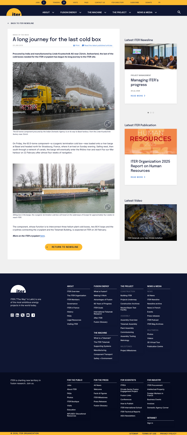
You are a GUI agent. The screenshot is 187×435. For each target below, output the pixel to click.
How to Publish (127, 404)
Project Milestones (128, 351)
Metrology (125, 340)
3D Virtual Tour (153, 342)
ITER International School (131, 408)
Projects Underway (129, 300)
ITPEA (123, 385)
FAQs (69, 316)
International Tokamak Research (103, 313)
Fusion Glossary (100, 322)
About (46, 12)
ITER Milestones (100, 398)
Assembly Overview (129, 320)
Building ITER (126, 296)
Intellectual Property (155, 389)
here (42, 236)
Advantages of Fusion (103, 300)
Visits (69, 406)
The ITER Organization (76, 296)
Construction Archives (130, 304)
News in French (153, 308)
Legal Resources (74, 320)
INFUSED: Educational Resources (76, 415)
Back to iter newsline (22, 23)
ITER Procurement (155, 385)
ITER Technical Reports (130, 412)
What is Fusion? (100, 292)
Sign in (150, 423)
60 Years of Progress (103, 304)
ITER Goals (98, 308)
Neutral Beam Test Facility (128, 309)
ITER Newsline (153, 300)
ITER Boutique (73, 402)
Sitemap (134, 434)
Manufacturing (100, 350)
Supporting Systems (102, 346)
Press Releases (100, 402)
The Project (119, 12)
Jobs (69, 385)
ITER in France (73, 308)
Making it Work (100, 296)
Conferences (126, 400)
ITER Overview (73, 292)
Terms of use (149, 434)
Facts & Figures (100, 393)
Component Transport (103, 354)
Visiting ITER (72, 324)
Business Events (154, 400)
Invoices (150, 404)
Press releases (153, 316)
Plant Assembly (127, 328)
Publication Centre (155, 347)
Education (71, 410)
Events (150, 312)
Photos (150, 334)
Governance (72, 304)
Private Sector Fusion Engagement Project (130, 390)
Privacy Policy (168, 434)
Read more (137, 96)
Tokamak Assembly (129, 324)
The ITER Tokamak (102, 342)
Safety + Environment (103, 358)
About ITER (72, 389)
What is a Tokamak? (102, 338)
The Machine (95, 12)
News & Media (144, 12)
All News (151, 296)
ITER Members (73, 300)
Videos (150, 338)
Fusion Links (126, 396)
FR (159, 2)
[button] (182, 10)
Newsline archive (154, 304)
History (70, 312)
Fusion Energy (68, 12)
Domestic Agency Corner (158, 408)
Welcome (98, 389)
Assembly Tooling (128, 336)
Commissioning (127, 332)
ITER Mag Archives (155, 324)
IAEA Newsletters (128, 416)
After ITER (98, 318)
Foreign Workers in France (155, 394)
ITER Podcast (153, 320)
